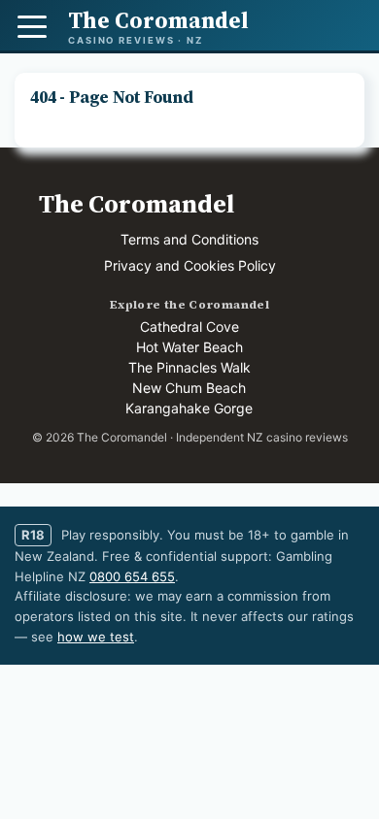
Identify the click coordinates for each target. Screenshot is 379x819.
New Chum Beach (189, 387)
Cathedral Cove (189, 326)
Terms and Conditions (189, 239)
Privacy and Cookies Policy (190, 265)
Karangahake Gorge (189, 408)
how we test (95, 636)
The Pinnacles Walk (189, 367)
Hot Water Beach (189, 347)
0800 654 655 (132, 576)
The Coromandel (136, 203)
